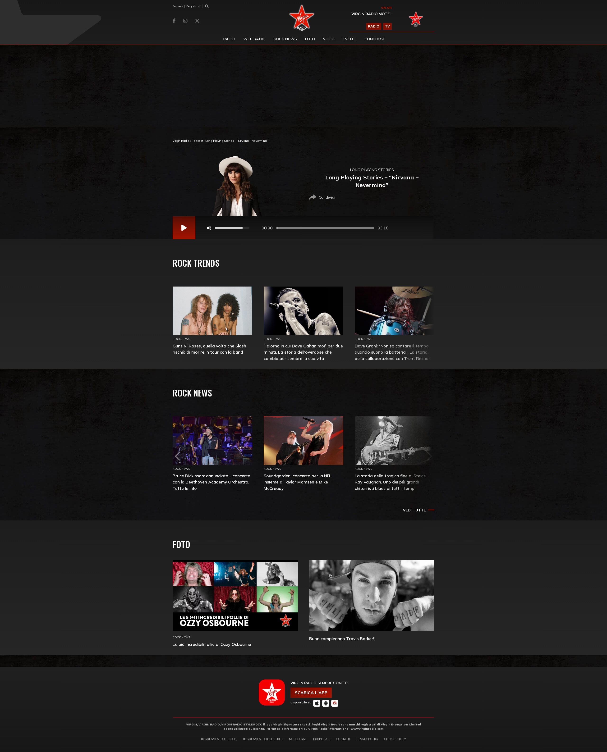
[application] (303, 227)
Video (329, 38)
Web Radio (254, 38)
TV (387, 26)
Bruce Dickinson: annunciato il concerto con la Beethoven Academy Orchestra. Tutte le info (211, 482)
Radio (229, 38)
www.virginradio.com (367, 728)
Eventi (349, 38)
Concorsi (374, 38)
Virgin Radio (181, 140)
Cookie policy (395, 739)
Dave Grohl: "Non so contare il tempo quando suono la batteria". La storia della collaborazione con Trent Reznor (392, 352)
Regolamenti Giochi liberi (263, 739)
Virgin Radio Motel (371, 13)
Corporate (322, 739)
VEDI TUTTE (414, 510)
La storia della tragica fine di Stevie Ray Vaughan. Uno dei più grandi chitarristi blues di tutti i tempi (390, 482)
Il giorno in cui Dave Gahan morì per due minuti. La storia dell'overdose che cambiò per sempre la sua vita (303, 352)
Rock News (285, 38)
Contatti (343, 739)
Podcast (197, 140)
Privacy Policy (367, 739)
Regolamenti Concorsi (219, 739)
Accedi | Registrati (187, 6)
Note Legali (298, 739)
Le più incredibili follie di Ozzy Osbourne (212, 644)
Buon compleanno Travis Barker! (341, 638)
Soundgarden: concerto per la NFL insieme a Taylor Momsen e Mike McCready (297, 482)
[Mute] (209, 227)
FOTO (310, 38)
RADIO (373, 26)
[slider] (325, 228)
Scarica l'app (311, 692)
